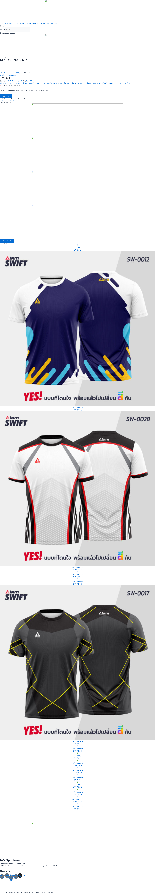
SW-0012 (77, 410)
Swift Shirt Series (16, 73)
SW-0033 (77, 787)
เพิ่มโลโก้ (37, 23)
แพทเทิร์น (27, 23)
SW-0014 (77, 809)
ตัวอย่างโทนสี (19, 23)
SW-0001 (77, 250)
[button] (77, 26)
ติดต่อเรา (54, 23)
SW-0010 (77, 773)
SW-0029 (77, 584)
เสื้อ (8, 73)
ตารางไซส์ (43, 23)
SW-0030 (77, 794)
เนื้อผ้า (32, 23)
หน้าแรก (2, 23)
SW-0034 (77, 751)
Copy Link (6, 96)
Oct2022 (29, 81)
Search (2, 29)
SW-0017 (77, 744)
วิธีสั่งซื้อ (48, 23)
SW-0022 (77, 758)
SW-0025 (77, 801)
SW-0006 (77, 577)
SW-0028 (77, 569)
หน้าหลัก (3, 73)
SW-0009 (77, 765)
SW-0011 (77, 780)
